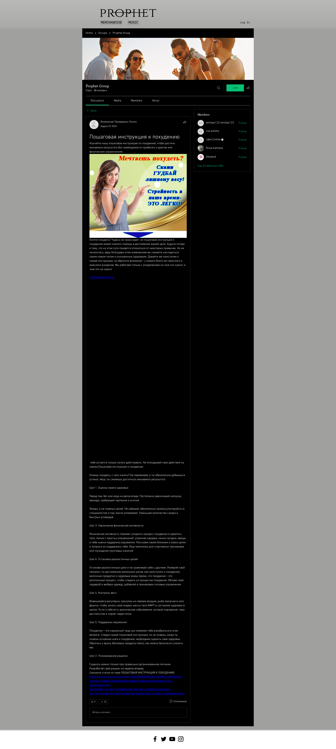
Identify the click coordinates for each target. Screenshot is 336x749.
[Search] (218, 87)
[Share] (185, 122)
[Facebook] (155, 739)
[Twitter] (163, 739)
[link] (97, 100)
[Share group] (248, 88)
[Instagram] (180, 739)
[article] (138, 419)
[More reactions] (103, 701)
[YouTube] (172, 739)
